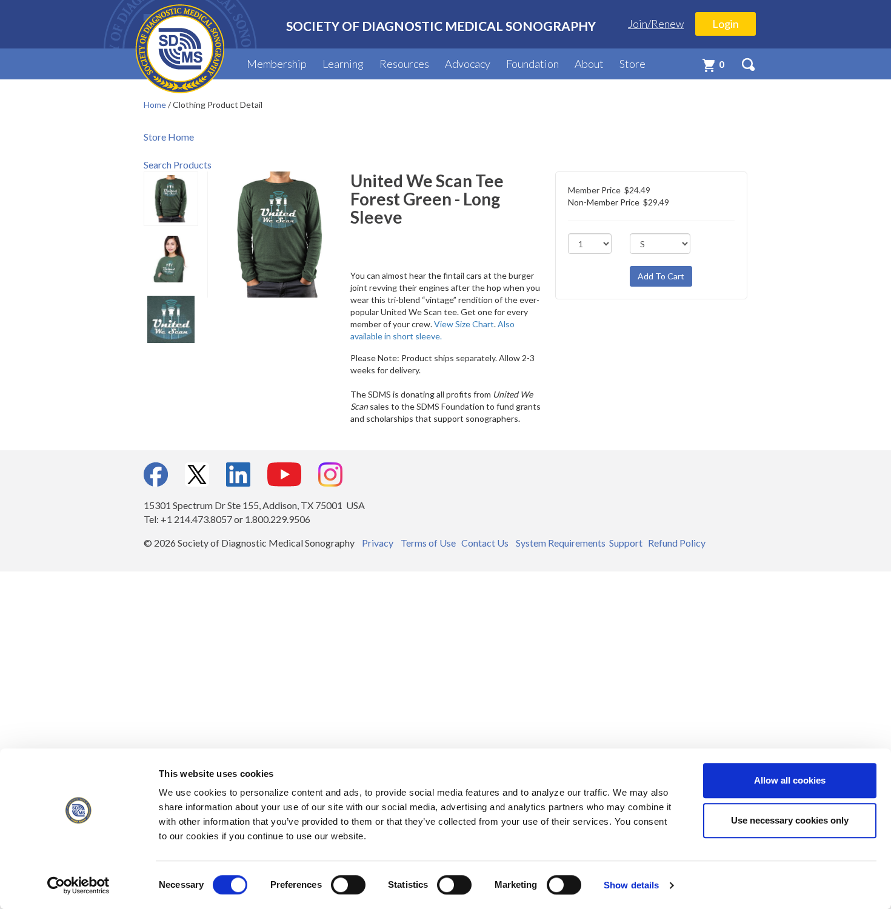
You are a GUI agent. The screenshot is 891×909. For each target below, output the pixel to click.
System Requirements (561, 542)
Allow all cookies (790, 780)
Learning (343, 63)
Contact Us (485, 542)
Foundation (532, 63)
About (589, 63)
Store (632, 63)
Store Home (169, 136)
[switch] (348, 884)
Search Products (178, 164)
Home (156, 104)
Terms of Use (428, 542)
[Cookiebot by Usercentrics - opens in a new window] (78, 885)
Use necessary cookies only (790, 820)
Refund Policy (677, 542)
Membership (277, 63)
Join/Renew (656, 23)
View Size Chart (464, 324)
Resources (404, 63)
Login (725, 23)
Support (625, 542)
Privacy (377, 542)
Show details (631, 885)
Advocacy (467, 63)
